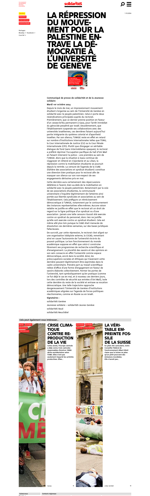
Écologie (28, 324)
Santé (21, 324)
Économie (80, 324)
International (24, 20)
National (79, 328)
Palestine (22, 17)
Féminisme (23, 328)
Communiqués (24, 23)
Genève (22, 13)
